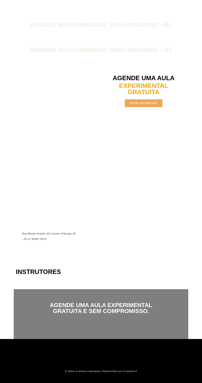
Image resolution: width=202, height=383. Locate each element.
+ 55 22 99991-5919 (34, 239)
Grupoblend (130, 371)
